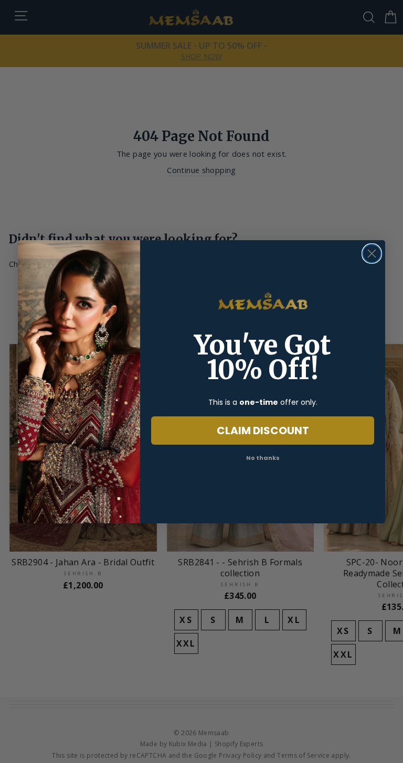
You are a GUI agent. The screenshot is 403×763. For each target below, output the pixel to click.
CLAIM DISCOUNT (263, 430)
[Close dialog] (372, 253)
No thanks (263, 458)
